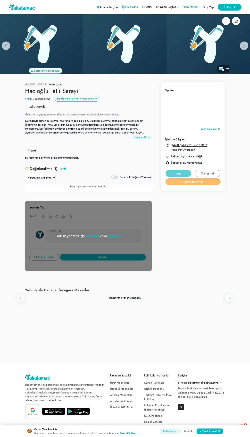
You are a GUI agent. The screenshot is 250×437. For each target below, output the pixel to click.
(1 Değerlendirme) (40, 98)
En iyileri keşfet (166, 7)
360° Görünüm (209, 129)
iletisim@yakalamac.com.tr (204, 383)
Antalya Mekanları (121, 401)
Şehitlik (42, 84)
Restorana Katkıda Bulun (46, 70)
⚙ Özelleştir (169, 431)
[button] (244, 45)
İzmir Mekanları (119, 383)
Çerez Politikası (154, 383)
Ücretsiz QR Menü (121, 407)
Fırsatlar (147, 7)
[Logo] (38, 378)
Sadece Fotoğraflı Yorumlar (136, 177)
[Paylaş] (236, 21)
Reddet (188, 431)
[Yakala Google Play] (78, 411)
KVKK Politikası (153, 416)
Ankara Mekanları (121, 395)
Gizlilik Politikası (154, 389)
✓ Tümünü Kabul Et (210, 431)
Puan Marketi (191, 7)
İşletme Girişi (130, 7)
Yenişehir (30, 84)
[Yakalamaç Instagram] (181, 407)
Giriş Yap (208, 7)
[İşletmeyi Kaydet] (226, 21)
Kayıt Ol (114, 236)
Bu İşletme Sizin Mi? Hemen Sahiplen (78, 98)
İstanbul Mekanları (121, 389)
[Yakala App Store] (53, 411)
